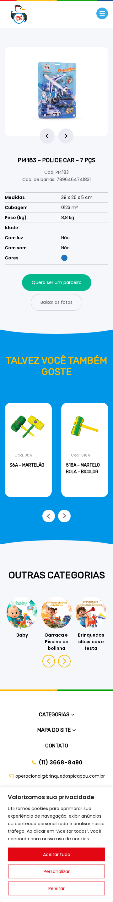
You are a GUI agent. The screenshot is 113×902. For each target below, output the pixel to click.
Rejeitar (56, 888)
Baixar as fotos (56, 302)
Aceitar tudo (56, 854)
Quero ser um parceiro (57, 282)
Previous (47, 136)
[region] (56, 844)
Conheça (28, 496)
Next (65, 136)
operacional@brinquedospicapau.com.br (60, 776)
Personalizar (57, 871)
